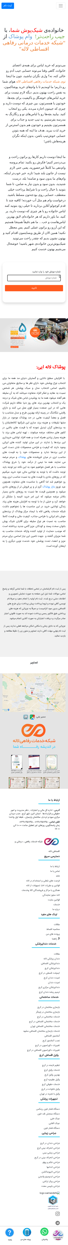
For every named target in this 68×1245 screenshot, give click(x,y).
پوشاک (22, 457)
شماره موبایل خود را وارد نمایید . (46, 272)
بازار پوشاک (48, 487)
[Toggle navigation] (60, 5)
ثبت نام (8, 5)
